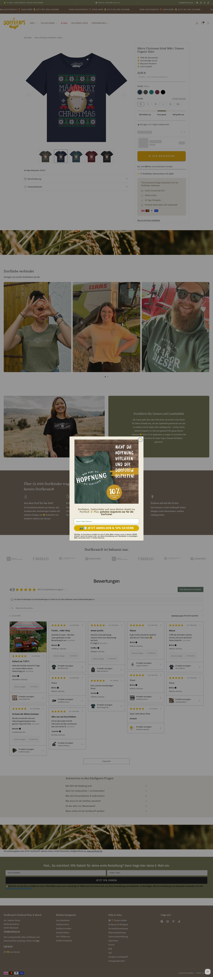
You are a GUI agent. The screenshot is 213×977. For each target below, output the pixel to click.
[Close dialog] (140, 439)
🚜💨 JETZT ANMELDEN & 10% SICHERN (106, 528)
